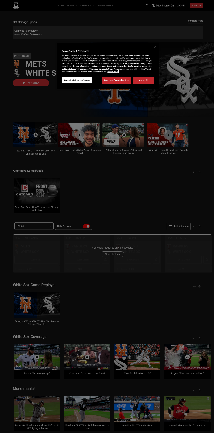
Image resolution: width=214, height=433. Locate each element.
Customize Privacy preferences (77, 80)
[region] (108, 66)
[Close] (154, 47)
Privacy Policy (112, 72)
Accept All (143, 80)
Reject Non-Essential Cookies (116, 80)
